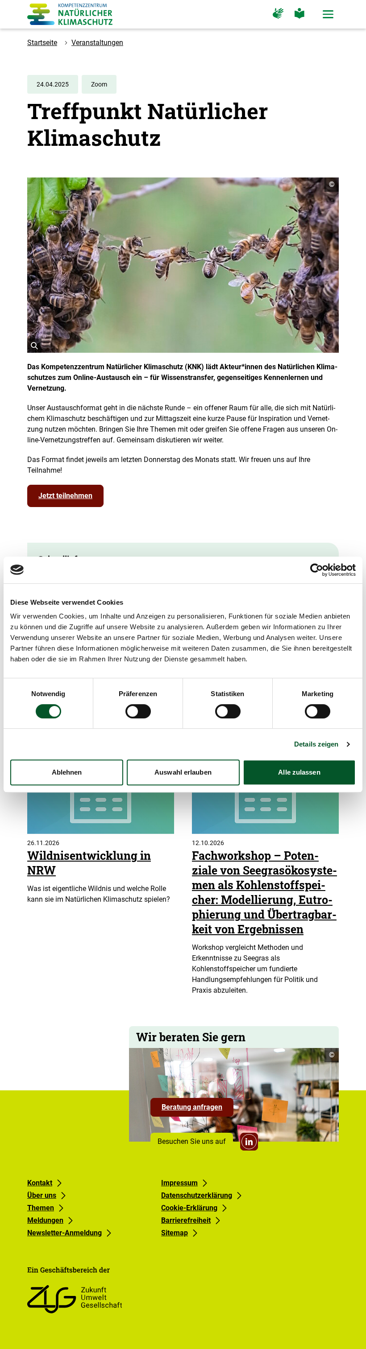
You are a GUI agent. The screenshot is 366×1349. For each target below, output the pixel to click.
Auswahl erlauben (183, 772)
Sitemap (174, 1233)
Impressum (179, 1183)
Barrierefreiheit (186, 1220)
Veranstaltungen (97, 42)
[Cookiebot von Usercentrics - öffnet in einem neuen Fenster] (317, 570)
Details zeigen (316, 744)
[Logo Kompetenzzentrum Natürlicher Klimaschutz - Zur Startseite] (69, 14)
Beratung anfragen (197, 1109)
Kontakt (39, 1183)
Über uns (41, 1195)
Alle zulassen (299, 772)
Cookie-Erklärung (189, 1208)
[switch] (138, 711)
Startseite (42, 42)
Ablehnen (67, 772)
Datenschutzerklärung (196, 1195)
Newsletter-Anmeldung (64, 1233)
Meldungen (45, 1220)
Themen (40, 1208)
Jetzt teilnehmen (65, 495)
